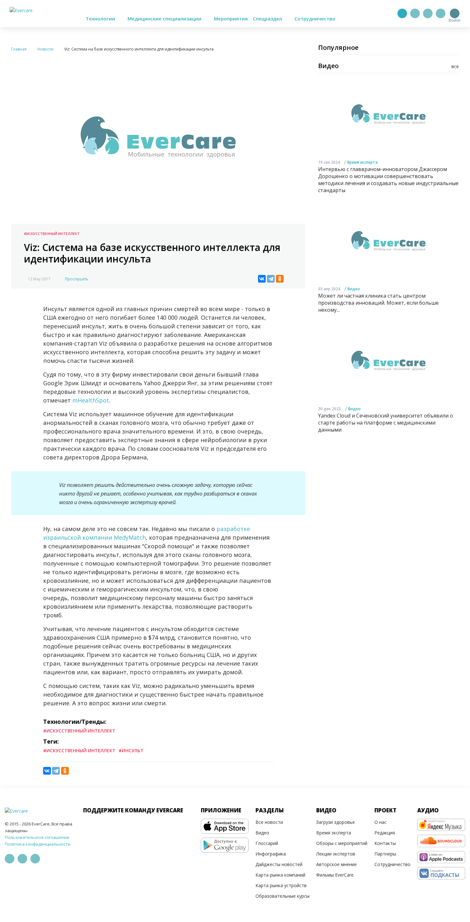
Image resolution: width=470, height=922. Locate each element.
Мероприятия (231, 18)
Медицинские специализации (165, 18)
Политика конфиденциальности (37, 844)
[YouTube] (440, 13)
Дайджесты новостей (278, 864)
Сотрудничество (314, 18)
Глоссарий (266, 843)
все (455, 66)
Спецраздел (268, 18)
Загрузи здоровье (335, 822)
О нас (380, 822)
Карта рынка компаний (280, 875)
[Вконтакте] (428, 13)
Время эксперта (362, 162)
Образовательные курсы (282, 896)
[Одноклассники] (280, 279)
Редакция (384, 833)
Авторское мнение (336, 864)
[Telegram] (415, 13)
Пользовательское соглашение (37, 837)
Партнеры (385, 854)
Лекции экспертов (335, 854)
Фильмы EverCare (335, 875)
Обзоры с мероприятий (341, 843)
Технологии (101, 18)
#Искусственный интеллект (52, 233)
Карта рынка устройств (281, 885)
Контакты (385, 843)
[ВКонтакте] (262, 279)
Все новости (269, 822)
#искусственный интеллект (79, 750)
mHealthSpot (90, 400)
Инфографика (270, 854)
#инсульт (131, 750)
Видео (354, 289)
